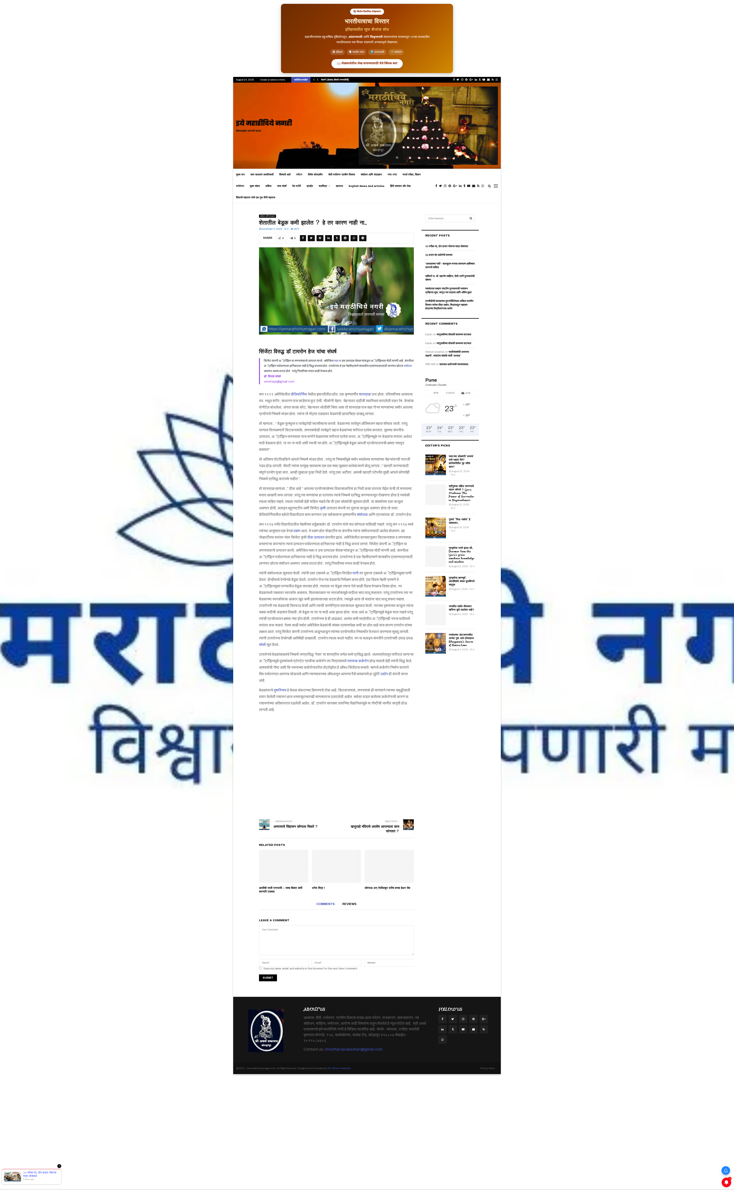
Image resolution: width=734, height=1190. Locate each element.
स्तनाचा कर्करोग (358, 661)
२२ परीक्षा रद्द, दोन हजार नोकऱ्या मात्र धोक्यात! (446, 246)
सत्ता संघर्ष (282, 185)
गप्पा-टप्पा (392, 174)
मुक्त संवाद (255, 185)
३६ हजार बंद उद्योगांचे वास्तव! (439, 254)
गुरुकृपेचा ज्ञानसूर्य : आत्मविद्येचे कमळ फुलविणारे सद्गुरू (462, 581)
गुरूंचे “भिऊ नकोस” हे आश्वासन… (459, 521)
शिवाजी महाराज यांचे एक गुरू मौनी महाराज (255, 197)
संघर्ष (262, 645)
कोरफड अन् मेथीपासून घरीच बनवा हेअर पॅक (387, 888)
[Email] (474, 186)
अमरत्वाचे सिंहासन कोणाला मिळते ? (296, 826)
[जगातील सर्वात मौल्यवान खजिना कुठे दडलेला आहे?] (435, 614)
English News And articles (366, 185)
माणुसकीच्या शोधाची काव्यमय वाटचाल (454, 334)
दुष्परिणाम (280, 690)
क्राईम (310, 185)
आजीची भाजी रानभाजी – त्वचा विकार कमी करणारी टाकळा (280, 890)
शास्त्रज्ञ (365, 394)
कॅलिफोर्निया (299, 394)
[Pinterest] (450, 186)
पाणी (355, 573)
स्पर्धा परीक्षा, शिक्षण (412, 174)
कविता (268, 185)
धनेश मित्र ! (318, 888)
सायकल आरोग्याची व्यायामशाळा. (454, 364)
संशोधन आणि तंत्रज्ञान (371, 174)
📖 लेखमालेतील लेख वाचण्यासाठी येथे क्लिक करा (367, 64)
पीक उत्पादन (315, 537)
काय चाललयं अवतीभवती (262, 174)
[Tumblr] (465, 186)
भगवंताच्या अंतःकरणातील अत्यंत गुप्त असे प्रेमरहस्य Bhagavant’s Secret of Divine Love (461, 640)
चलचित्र (323, 185)
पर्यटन (299, 174)
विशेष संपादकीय (315, 174)
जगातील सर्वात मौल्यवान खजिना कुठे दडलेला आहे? (461, 608)
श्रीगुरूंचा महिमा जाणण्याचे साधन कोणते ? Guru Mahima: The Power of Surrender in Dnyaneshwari (461, 493)
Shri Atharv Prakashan (339, 1068)
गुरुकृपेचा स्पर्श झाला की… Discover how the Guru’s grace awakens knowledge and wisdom (461, 555)
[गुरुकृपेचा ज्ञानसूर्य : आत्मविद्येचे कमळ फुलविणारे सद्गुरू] (435, 586)
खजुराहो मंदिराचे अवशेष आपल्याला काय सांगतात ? (375, 829)
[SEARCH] (471, 218)
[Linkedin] (461, 186)
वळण (297, 531)
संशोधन (408, 365)
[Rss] (479, 186)
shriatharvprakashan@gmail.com (353, 1049)
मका (336, 360)
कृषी (323, 508)
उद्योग (384, 674)
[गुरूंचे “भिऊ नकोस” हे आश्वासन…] (435, 528)
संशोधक (362, 514)
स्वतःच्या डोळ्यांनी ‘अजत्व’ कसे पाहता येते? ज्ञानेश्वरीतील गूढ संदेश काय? (461, 461)
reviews (349, 904)
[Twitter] (441, 186)
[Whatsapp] (483, 186)
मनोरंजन (240, 185)
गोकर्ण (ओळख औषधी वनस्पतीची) (335, 79)
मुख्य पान (240, 174)
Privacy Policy (487, 1068)
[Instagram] (446, 186)
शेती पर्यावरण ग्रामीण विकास (341, 174)
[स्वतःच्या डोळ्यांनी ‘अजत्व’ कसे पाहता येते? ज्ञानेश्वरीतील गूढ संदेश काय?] (435, 464)
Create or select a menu (272, 79)
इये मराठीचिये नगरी (264, 123)
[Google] (456, 186)
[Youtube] (469, 186)
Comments (325, 904)
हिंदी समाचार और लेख (400, 185)
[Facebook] (437, 186)
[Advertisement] (336, 763)
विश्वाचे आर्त (285, 174)
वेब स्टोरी (296, 185)
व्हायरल (339, 185)
